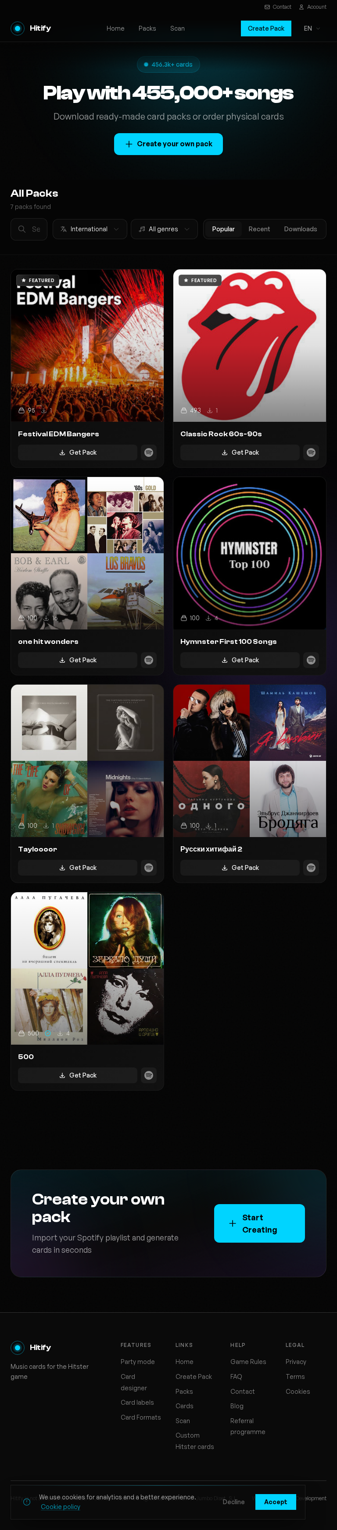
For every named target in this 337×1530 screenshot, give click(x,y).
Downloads (300, 229)
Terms (295, 1376)
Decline (234, 1501)
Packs (147, 28)
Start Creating (259, 1223)
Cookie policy (60, 1506)
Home (116, 28)
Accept (275, 1501)
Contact (282, 7)
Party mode (138, 1361)
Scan (177, 28)
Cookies (298, 1391)
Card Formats (141, 1417)
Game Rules (248, 1361)
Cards (185, 1406)
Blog (237, 1406)
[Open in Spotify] (149, 452)
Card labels (137, 1402)
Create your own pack (174, 143)
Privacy (296, 1361)
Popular (223, 229)
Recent (259, 229)
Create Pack (266, 28)
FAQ (236, 1376)
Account (316, 7)
